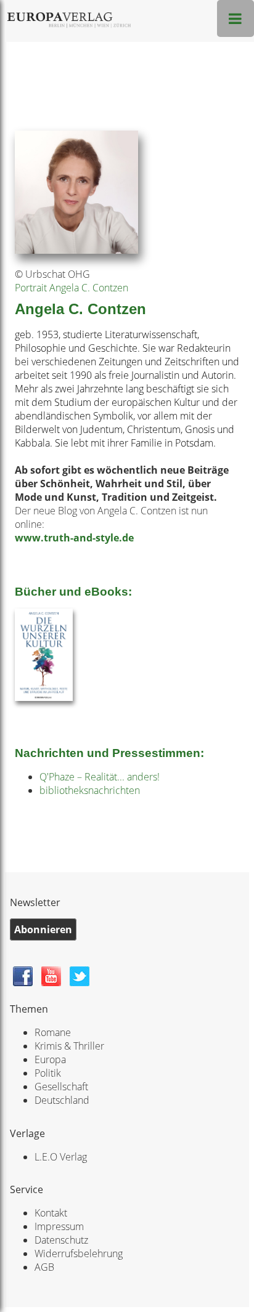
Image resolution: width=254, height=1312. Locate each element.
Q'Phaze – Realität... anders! (99, 777)
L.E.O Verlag (61, 1157)
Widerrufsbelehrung (79, 1253)
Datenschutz (61, 1240)
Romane (53, 1032)
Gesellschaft (61, 1086)
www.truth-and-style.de (74, 538)
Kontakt (51, 1213)
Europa (50, 1059)
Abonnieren (43, 929)
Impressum (59, 1226)
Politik (48, 1073)
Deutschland (62, 1100)
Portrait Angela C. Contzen (71, 287)
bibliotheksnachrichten (89, 790)
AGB (44, 1267)
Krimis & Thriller (69, 1046)
